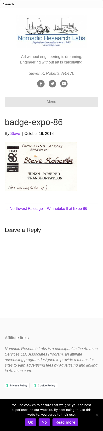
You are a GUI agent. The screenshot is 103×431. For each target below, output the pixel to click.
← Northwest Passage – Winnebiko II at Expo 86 (46, 209)
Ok (30, 422)
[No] (97, 415)
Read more (65, 422)
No (44, 422)
